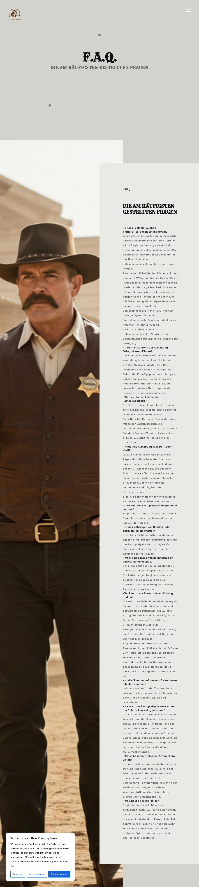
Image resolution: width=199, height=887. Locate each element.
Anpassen (18, 874)
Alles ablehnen (37, 874)
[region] (40, 857)
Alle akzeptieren (59, 874)
